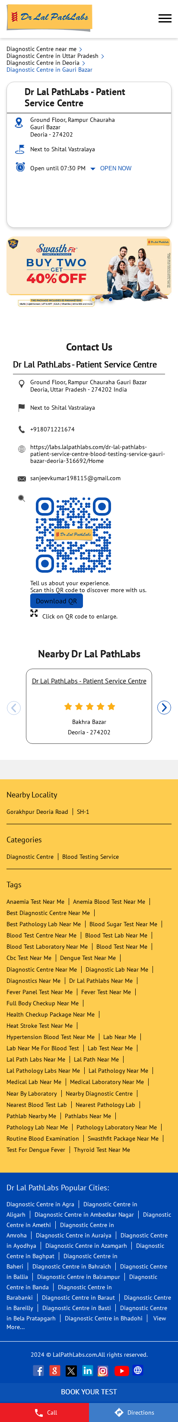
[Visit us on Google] (55, 1370)
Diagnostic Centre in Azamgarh (86, 1246)
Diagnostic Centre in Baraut (78, 1297)
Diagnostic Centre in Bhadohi (104, 1318)
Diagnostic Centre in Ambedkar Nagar (84, 1214)
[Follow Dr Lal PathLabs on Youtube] (122, 1370)
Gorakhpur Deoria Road (37, 812)
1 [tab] (93, 299)
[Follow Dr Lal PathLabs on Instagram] (105, 1370)
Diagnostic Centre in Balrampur (78, 1277)
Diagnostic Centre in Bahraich (71, 1266)
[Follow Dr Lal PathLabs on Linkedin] (88, 1370)
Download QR (56, 600)
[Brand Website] (138, 1370)
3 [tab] (110, 299)
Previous (13, 708)
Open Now (115, 168)
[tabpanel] (89, 273)
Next (164, 708)
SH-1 (83, 812)
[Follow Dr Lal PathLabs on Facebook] (39, 1370)
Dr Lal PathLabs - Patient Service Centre (89, 680)
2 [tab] (102, 299)
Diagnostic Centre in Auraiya (73, 1235)
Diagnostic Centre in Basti (76, 1308)
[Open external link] (89, 1398)
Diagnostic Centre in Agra (40, 1204)
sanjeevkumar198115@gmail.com (75, 478)
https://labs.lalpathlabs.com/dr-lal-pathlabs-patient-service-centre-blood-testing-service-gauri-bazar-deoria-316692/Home (97, 454)
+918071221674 (52, 429)
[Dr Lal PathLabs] (49, 19)
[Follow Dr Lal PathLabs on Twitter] (72, 1370)
